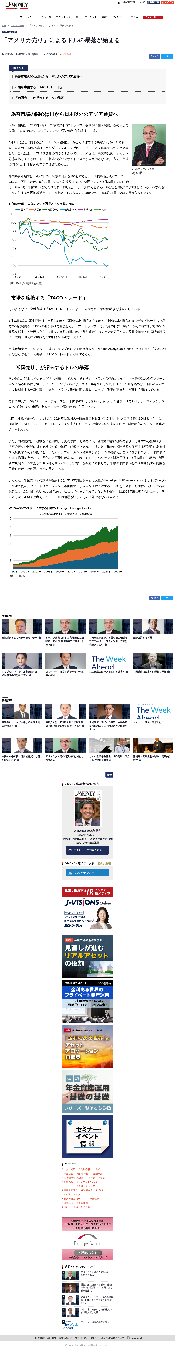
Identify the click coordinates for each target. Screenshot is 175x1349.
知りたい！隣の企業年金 (77, 1207)
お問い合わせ (66, 1338)
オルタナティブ (72, 1194)
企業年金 (83, 1173)
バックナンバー (84, 872)
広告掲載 (40, 1338)
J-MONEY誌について (112, 1338)
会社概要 (51, 1338)
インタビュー (119, 17)
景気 (102, 1178)
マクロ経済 (70, 1169)
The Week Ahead (87, 1182)
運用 (77, 17)
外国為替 (66, 54)
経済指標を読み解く (74, 1178)
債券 (92, 1178)
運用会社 (85, 1169)
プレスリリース (152, 17)
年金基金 (68, 1173)
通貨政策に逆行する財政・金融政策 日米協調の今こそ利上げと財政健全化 (108, 726)
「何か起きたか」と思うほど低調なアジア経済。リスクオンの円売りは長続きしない (108, 641)
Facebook (136, 1338)
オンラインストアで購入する (85, 849)
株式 (97, 1169)
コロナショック (86, 1186)
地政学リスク (71, 1190)
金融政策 (98, 1173)
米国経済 (88, 1190)
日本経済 (68, 1203)
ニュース (46, 17)
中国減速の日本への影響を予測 (149, 671)
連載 (104, 17)
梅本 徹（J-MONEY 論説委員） (23, 54)
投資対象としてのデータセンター (20, 637)
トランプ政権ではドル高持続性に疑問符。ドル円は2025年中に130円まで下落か (64, 641)
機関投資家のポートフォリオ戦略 (81, 1198)
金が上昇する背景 (142, 637)
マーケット (91, 17)
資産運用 (83, 1203)
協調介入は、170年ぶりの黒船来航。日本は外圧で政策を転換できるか (97, 1300)
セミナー (32, 17)
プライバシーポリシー (87, 1338)
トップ (18, 17)
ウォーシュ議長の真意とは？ (148, 722)
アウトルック (63, 17)
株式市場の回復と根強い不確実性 (107, 671)
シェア (155, 56)
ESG (100, 1190)
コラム (134, 17)
